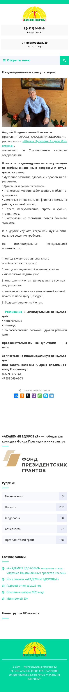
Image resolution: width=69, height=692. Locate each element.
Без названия (14, 496)
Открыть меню (18, 60)
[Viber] (34, 396)
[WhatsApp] (40, 396)
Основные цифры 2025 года (25, 592)
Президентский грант (19, 540)
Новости (10, 507)
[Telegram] (51, 396)
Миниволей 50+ (17, 598)
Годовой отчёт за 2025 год (23, 585)
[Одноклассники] (22, 396)
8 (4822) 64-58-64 (34, 28)
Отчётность (13, 529)
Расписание (14, 311)
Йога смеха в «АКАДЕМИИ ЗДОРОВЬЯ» (32, 579)
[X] (28, 396)
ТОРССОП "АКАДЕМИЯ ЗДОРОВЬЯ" (34, 13)
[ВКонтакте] (16, 396)
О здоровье (13, 518)
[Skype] (45, 396)
